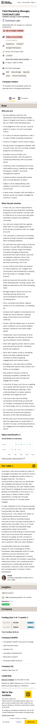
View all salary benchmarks (12, 458)
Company (24, 98)
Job (13, 98)
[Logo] (6, 2)
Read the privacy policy (8, 715)
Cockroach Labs (11, 14)
